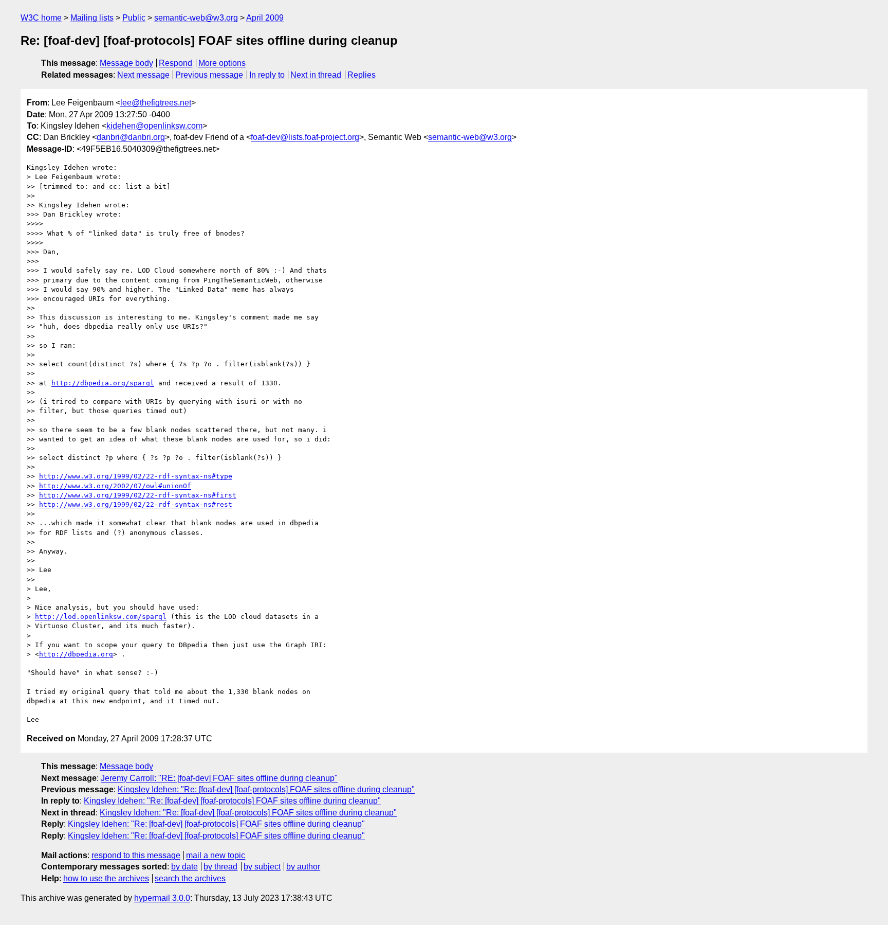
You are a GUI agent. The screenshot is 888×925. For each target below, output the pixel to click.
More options (222, 63)
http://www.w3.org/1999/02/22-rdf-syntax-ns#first (137, 495)
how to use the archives (106, 878)
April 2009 (265, 17)
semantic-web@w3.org (196, 17)
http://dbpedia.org (76, 654)
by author (303, 866)
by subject (262, 866)
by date (184, 866)
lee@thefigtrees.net (155, 102)
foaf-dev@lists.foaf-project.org (305, 137)
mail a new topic (215, 855)
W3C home (41, 17)
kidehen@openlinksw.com (154, 125)
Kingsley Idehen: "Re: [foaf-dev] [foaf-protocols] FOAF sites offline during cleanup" (266, 789)
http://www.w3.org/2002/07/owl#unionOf (115, 486)
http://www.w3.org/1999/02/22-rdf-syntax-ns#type (135, 476)
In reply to (267, 74)
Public (133, 17)
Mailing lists (92, 17)
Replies (361, 74)
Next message (143, 74)
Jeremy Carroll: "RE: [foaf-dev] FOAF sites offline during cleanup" (219, 778)
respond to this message (135, 855)
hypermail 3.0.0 (162, 898)
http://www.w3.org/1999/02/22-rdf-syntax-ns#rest (135, 504)
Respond (175, 63)
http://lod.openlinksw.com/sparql (100, 616)
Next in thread (315, 74)
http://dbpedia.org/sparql (102, 383)
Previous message (209, 74)
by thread (220, 866)
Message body (126, 63)
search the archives (190, 878)
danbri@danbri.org (131, 137)
